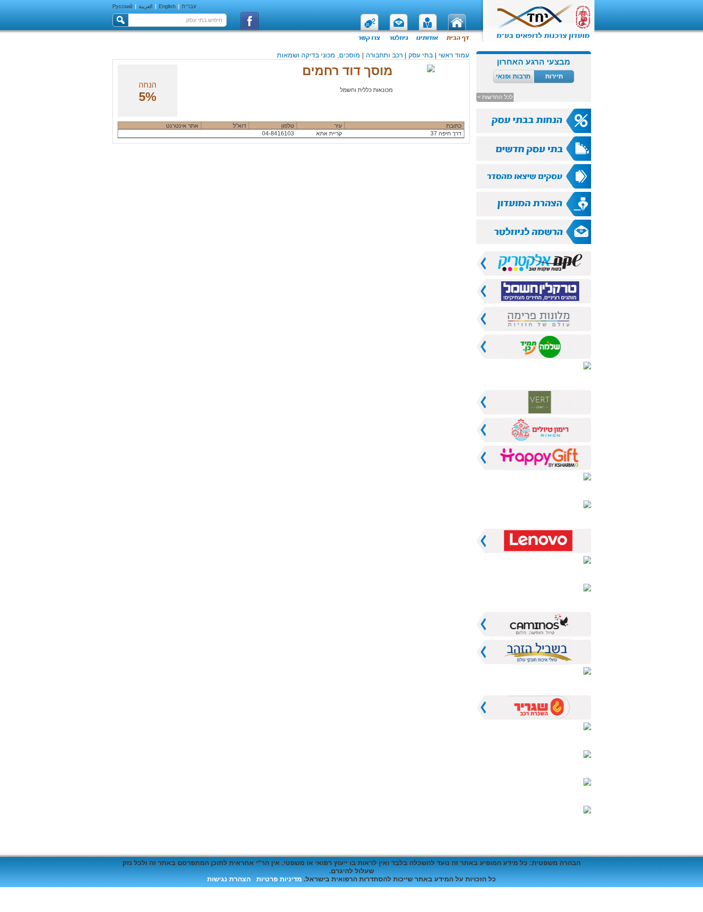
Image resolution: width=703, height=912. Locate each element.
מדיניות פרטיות (279, 879)
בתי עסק (420, 55)
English (167, 6)
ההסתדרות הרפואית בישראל (498, 899)
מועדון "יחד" (573, 899)
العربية (146, 6)
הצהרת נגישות (229, 879)
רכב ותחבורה (384, 55)
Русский (122, 6)
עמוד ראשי (454, 55)
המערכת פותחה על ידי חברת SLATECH (172, 891)
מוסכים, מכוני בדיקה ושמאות (318, 55)
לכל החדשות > (495, 97)
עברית (189, 6)
